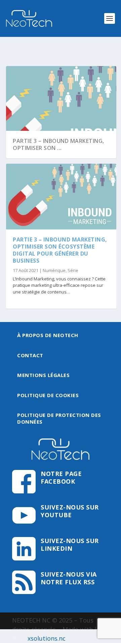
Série (73, 270)
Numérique (54, 270)
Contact (30, 355)
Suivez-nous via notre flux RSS (69, 578)
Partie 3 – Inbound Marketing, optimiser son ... (58, 144)
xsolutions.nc (47, 638)
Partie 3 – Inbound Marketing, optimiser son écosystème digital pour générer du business (60, 250)
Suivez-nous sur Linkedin (70, 544)
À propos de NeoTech (47, 335)
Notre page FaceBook (61, 477)
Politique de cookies (48, 395)
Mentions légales (43, 375)
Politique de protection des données (59, 418)
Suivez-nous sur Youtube (70, 511)
